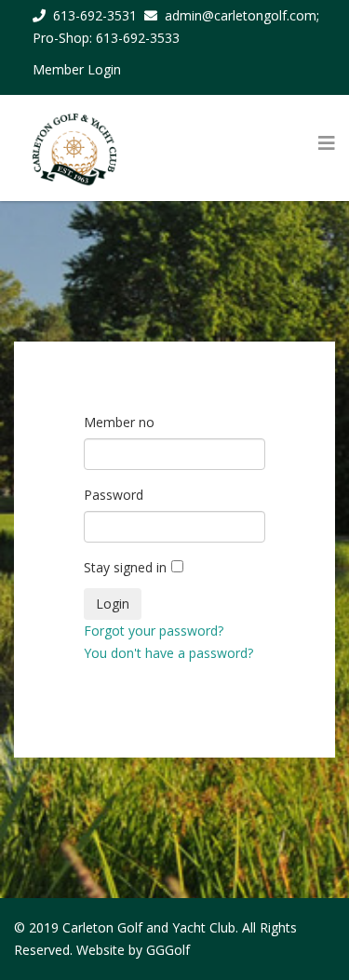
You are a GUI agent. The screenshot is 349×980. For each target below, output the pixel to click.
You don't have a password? (168, 653)
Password (113, 494)
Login (112, 603)
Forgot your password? (153, 630)
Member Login (77, 69)
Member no (119, 422)
